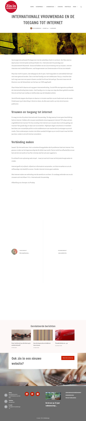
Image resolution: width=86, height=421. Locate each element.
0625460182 (12, 402)
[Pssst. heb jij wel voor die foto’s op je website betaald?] (21, 335)
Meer (74, 6)
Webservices (50, 6)
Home (32, 6)
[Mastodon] (32, 394)
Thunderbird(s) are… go (61, 343)
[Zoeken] (81, 6)
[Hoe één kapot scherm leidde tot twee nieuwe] (43, 335)
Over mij (60, 6)
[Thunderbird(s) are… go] (64, 335)
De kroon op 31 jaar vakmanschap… (53, 404)
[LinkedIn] (27, 394)
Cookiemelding (70, 395)
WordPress (39, 6)
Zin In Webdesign (45, 418)
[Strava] (38, 394)
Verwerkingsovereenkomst (73, 392)
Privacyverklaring (71, 397)
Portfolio (68, 6)
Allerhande (53, 28)
